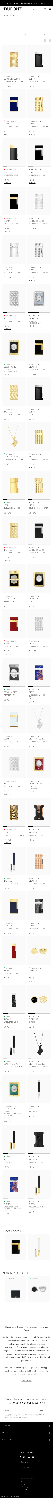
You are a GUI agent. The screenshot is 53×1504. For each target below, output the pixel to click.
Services (5, 1432)
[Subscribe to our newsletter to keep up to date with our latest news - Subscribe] (44, 1409)
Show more (27, 1381)
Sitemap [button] (26, 1490)
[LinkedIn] (29, 1458)
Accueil (5, 34)
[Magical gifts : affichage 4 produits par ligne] (45, 41)
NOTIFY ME (7, 134)
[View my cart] (39, 9)
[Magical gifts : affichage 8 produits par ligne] (50, 41)
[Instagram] (24, 1458)
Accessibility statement (26, 1487)
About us (6, 1426)
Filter (47, 34)
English (27, 1462)
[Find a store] (45, 9)
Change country (26, 1467)
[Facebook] (20, 1458)
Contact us (7, 1439)
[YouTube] (33, 1457)
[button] (34, 9)
